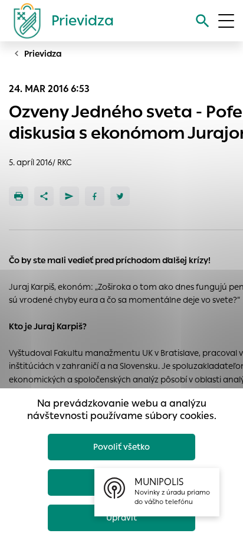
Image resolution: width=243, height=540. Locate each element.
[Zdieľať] (44, 196)
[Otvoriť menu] (226, 21)
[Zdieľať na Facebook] (94, 196)
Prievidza (43, 53)
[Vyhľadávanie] (202, 21)
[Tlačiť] (18, 196)
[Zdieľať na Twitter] (120, 196)
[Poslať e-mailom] (69, 196)
